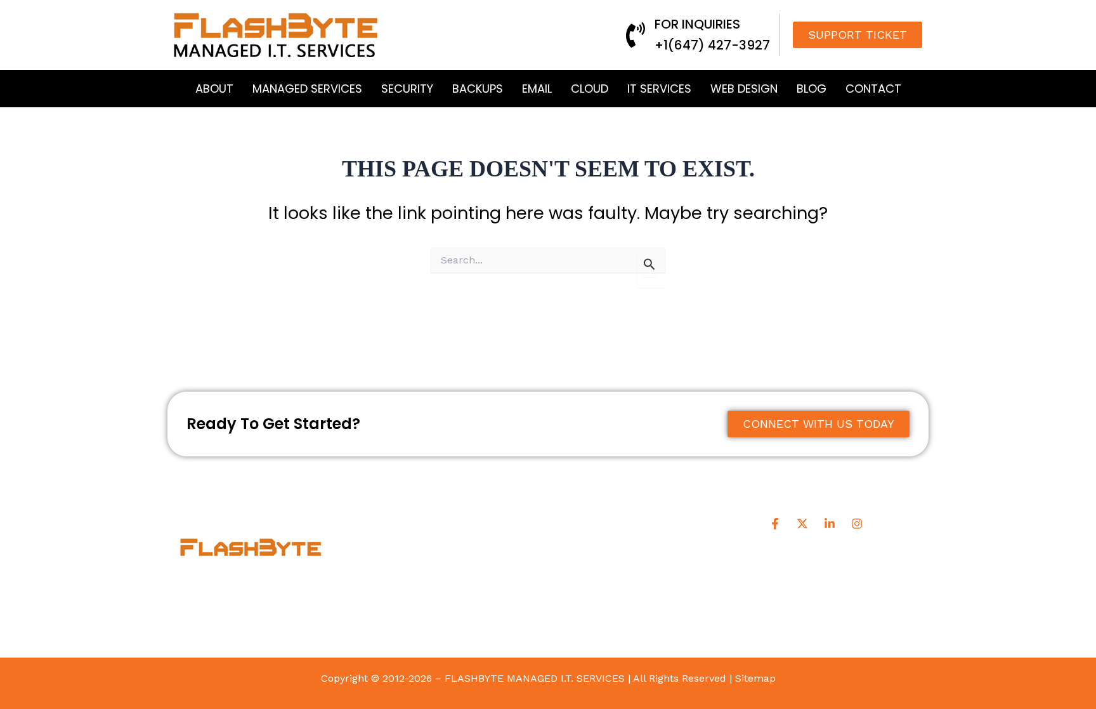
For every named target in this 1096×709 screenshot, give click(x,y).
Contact (873, 88)
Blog (811, 88)
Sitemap (755, 678)
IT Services (659, 88)
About (214, 88)
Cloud (589, 88)
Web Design (744, 88)
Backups (477, 88)
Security (407, 88)
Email (537, 88)
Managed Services (307, 88)
